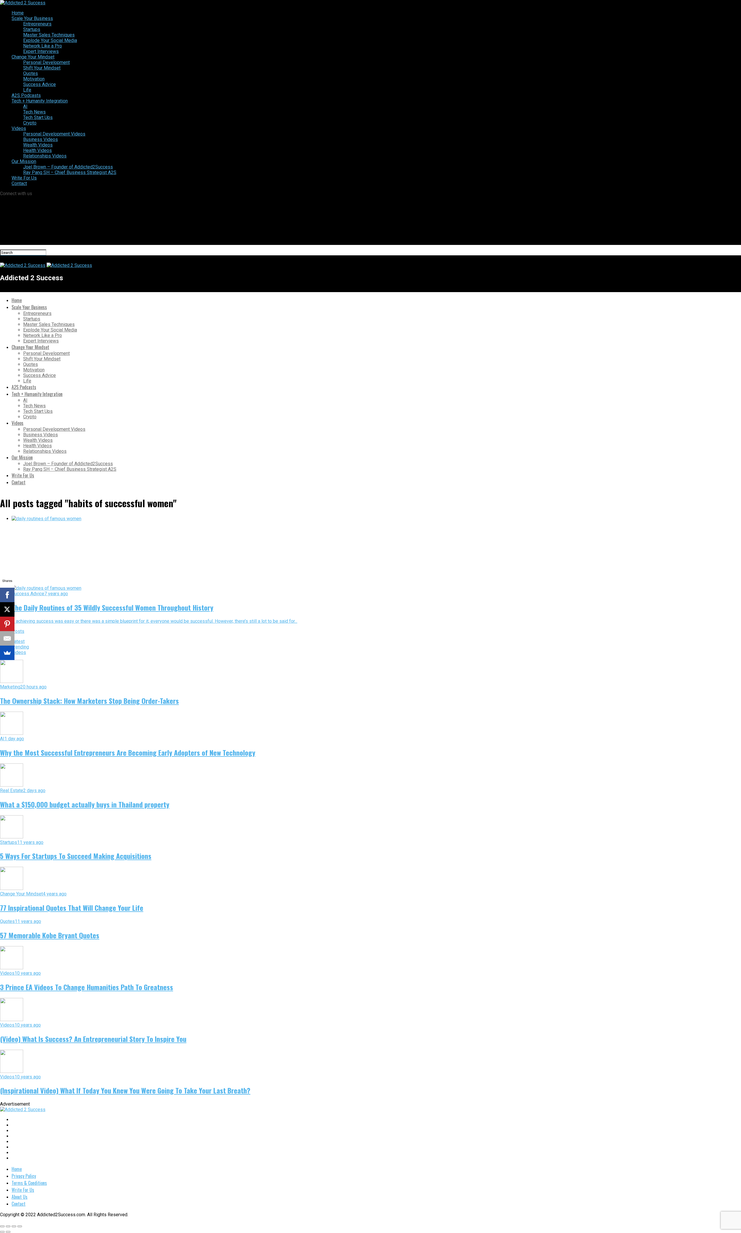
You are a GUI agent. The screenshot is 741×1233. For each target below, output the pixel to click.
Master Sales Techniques (49, 35)
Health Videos (37, 150)
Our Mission (24, 161)
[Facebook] (7, 595)
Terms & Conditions (29, 1182)
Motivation (34, 79)
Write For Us (24, 178)
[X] (7, 609)
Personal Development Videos (54, 134)
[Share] (8, 1226)
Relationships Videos (45, 156)
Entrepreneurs (37, 24)
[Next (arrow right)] (8, 1232)
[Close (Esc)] (2, 1226)
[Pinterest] (7, 624)
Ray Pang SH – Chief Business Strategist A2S (69, 172)
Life (27, 90)
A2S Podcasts (26, 95)
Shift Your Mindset (41, 68)
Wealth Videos (38, 145)
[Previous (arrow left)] (2, 1232)
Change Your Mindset (33, 57)
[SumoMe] (7, 653)
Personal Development (46, 62)
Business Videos (40, 139)
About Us (19, 1196)
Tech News (34, 112)
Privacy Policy (24, 1175)
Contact (19, 183)
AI (25, 106)
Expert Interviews (41, 51)
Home (18, 13)
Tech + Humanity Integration (40, 101)
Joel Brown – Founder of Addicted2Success (68, 167)
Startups (31, 29)
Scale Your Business (32, 18)
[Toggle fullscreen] (14, 1226)
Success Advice (39, 84)
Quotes (30, 73)
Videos (19, 128)
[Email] (7, 638)
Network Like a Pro (42, 46)
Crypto (29, 123)
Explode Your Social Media (50, 40)
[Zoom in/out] (19, 1226)
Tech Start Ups (38, 117)
